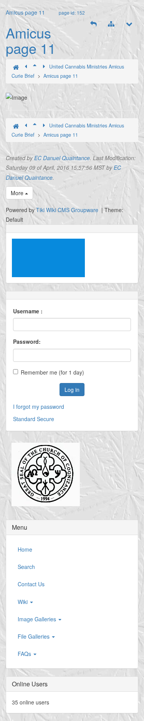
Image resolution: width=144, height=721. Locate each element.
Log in (72, 389)
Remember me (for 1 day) (52, 372)
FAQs (25, 653)
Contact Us (31, 584)
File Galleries (34, 636)
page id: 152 (72, 12)
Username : (28, 311)
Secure (45, 419)
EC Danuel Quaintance (62, 158)
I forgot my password (38, 406)
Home (25, 549)
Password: (27, 341)
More (18, 193)
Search (26, 566)
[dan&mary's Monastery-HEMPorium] (43, 474)
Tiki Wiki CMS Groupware (68, 210)
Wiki (23, 602)
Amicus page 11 (25, 12)
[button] (93, 23)
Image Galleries (38, 619)
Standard (24, 419)
